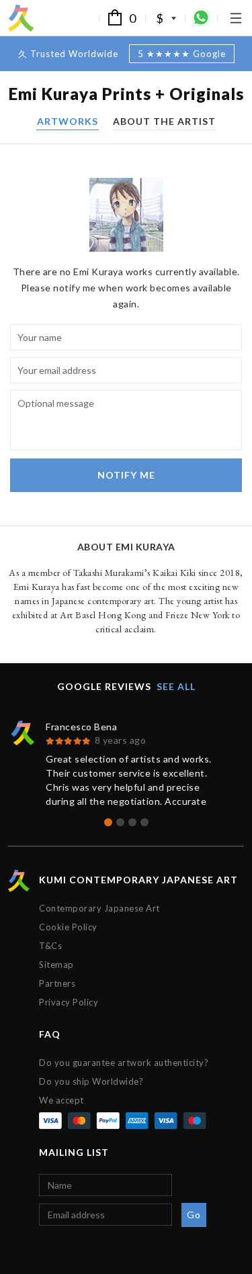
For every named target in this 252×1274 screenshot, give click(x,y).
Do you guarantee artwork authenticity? (123, 1062)
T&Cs (50, 945)
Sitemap (56, 964)
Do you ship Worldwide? (91, 1081)
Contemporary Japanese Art (99, 908)
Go (193, 1214)
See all (176, 686)
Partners (57, 983)
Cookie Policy (68, 927)
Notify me (126, 475)
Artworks (67, 122)
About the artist (164, 122)
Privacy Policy (68, 1002)
